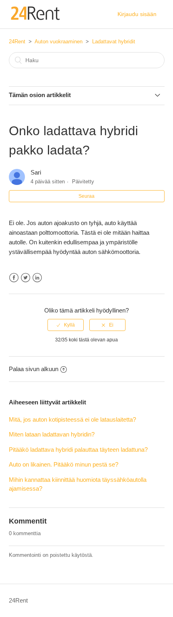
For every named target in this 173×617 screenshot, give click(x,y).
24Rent (17, 42)
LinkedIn (37, 278)
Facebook (14, 278)
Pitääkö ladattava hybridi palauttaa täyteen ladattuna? (78, 449)
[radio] (65, 325)
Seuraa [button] (86, 196)
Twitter (26, 278)
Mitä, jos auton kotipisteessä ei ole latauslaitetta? (72, 419)
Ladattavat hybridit (113, 42)
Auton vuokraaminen (58, 42)
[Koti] (35, 18)
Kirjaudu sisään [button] (137, 14)
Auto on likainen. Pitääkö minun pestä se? (63, 464)
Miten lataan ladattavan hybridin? (52, 434)
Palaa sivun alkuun (33, 368)
